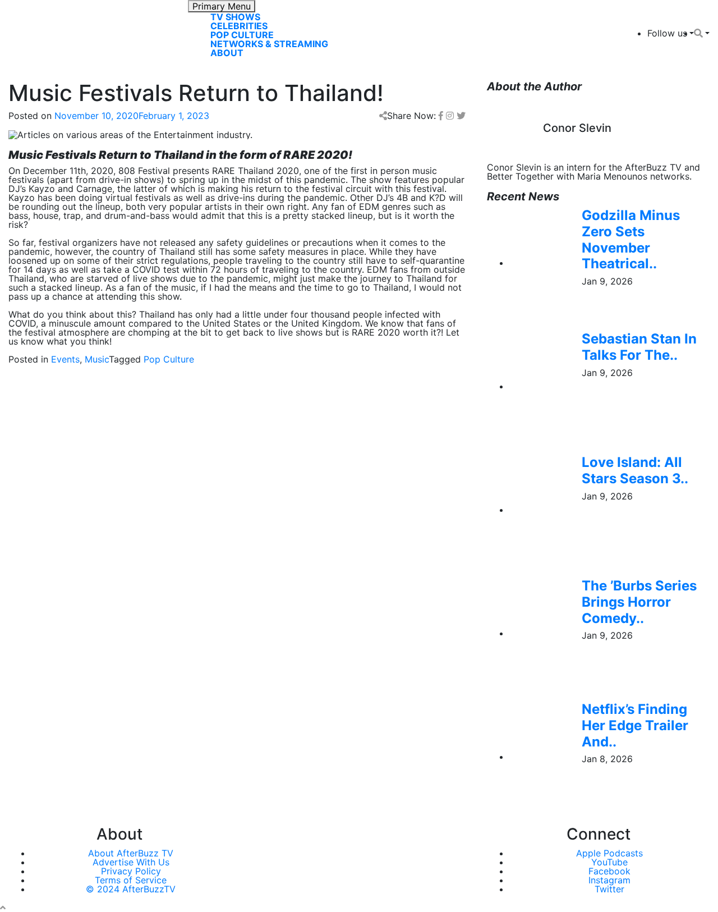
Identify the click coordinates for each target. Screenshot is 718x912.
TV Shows (235, 16)
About (226, 52)
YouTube (609, 862)
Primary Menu (221, 6)
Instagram (609, 880)
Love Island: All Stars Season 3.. (635, 470)
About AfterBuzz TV (130, 853)
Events (65, 359)
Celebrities (239, 25)
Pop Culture (242, 34)
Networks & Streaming (269, 43)
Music (97, 359)
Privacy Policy (131, 871)
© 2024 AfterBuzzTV (131, 889)
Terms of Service (131, 880)
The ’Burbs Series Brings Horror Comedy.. (639, 602)
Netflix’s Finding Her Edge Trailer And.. (635, 725)
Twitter (609, 889)
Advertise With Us (131, 862)
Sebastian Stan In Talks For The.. (639, 347)
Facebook (609, 871)
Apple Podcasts (609, 853)
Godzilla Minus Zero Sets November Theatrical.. (631, 239)
